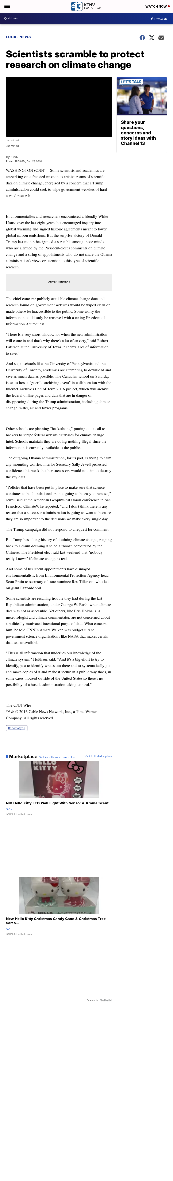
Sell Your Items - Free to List (57, 757)
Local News (18, 37)
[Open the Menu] (7, 6)
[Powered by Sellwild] (106, 1000)
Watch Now (156, 6)
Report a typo (16, 728)
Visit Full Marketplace (98, 756)
